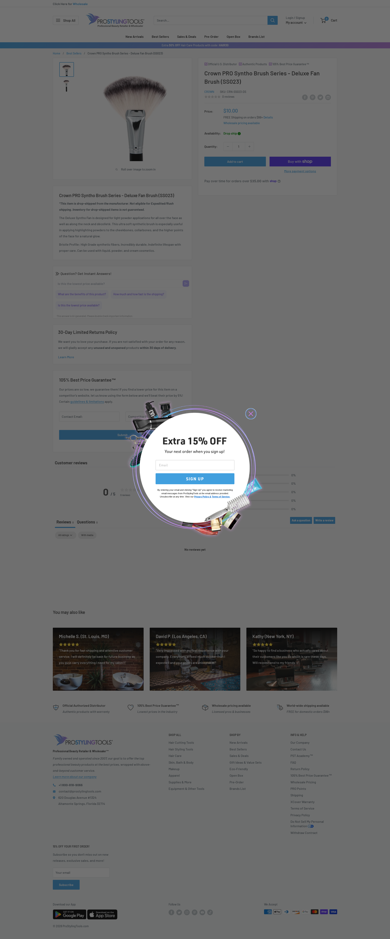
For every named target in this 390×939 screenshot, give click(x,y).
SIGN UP (195, 478)
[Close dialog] (251, 414)
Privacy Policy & (202, 496)
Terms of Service (221, 496)
